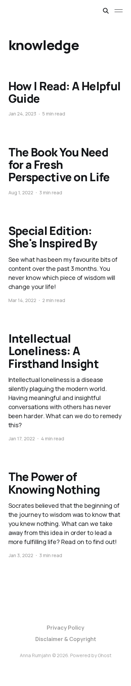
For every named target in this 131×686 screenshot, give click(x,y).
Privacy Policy (65, 627)
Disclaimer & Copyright (65, 639)
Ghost (105, 655)
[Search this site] (106, 11)
